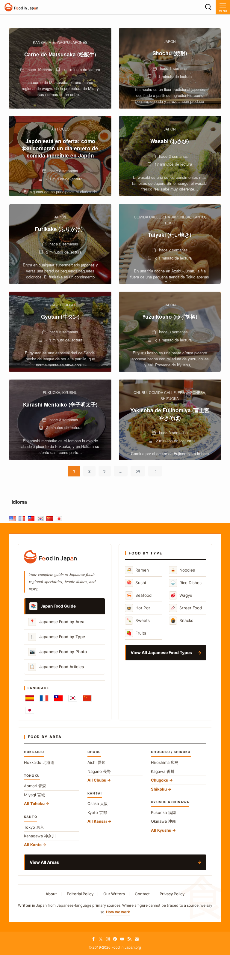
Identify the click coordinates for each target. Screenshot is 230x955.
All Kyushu (161, 830)
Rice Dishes (186, 582)
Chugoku (159, 780)
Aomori (35, 785)
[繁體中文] (58, 698)
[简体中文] (87, 698)
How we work (118, 912)
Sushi (136, 582)
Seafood (139, 595)
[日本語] (29, 710)
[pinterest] (115, 939)
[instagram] (108, 939)
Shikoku (159, 789)
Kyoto (97, 812)
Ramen (137, 569)
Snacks (181, 620)
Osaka (97, 803)
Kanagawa (40, 835)
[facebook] (93, 939)
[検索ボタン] (208, 7)
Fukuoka (163, 812)
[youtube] (122, 939)
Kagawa (162, 771)
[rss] (129, 939)
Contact (142, 893)
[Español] (29, 698)
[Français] (44, 698)
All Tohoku (34, 803)
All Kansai (97, 821)
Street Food (186, 607)
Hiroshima (164, 762)
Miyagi (34, 794)
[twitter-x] (100, 939)
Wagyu (181, 595)
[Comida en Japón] (21, 7)
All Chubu (96, 780)
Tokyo (34, 827)
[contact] (136, 939)
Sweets (138, 620)
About (51, 893)
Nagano (99, 771)
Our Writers (114, 893)
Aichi (96, 762)
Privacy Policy (172, 893)
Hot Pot (138, 607)
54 (138, 471)
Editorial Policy (80, 893)
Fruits (136, 632)
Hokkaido (39, 762)
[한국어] (72, 698)
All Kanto (33, 844)
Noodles (182, 569)
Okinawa (163, 821)
